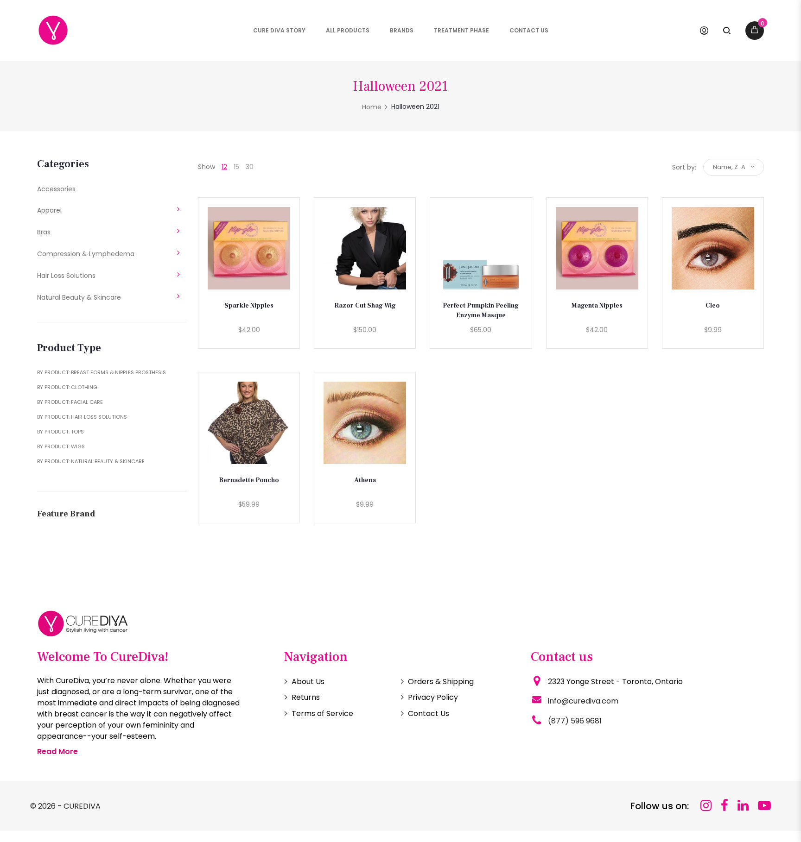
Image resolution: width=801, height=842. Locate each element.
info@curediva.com (583, 701)
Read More (57, 751)
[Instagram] (706, 806)
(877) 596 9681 (575, 721)
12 (224, 166)
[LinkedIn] (743, 806)
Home (371, 107)
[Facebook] (724, 806)
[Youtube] (764, 806)
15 (236, 166)
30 (250, 166)
